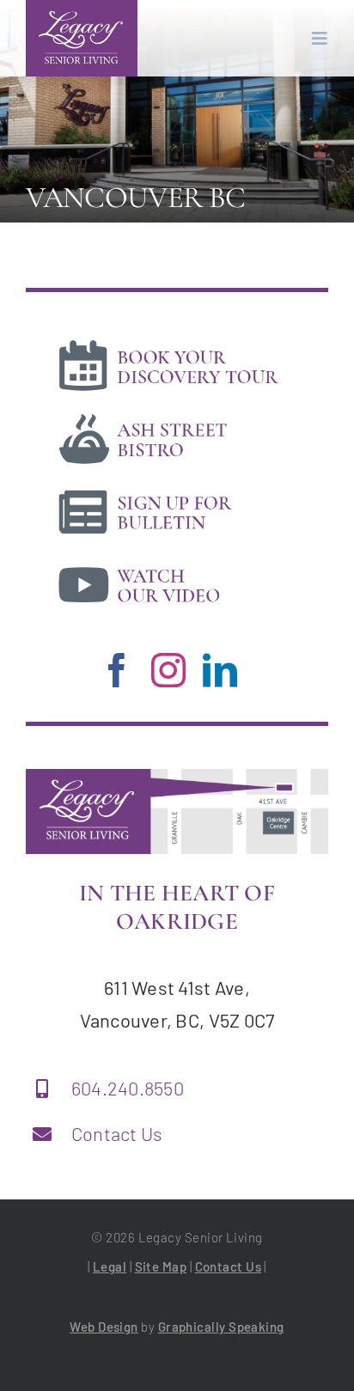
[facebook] (117, 670)
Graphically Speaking (221, 1326)
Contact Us (117, 1133)
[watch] (168, 561)
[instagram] (168, 670)
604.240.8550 (127, 1088)
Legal (109, 1266)
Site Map (161, 1266)
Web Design (104, 1326)
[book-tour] (168, 342)
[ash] (168, 415)
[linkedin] (220, 670)
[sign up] (168, 488)
